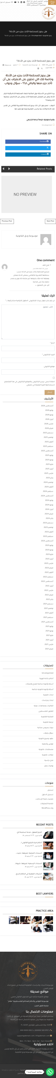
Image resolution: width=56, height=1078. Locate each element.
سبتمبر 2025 (48, 446)
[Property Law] (48, 920)
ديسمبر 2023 (48, 523)
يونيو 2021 (49, 631)
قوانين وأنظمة (47, 744)
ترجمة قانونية (48, 722)
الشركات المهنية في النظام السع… (28, 874)
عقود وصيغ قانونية (46, 739)
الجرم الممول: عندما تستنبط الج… (29, 832)
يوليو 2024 (49, 500)
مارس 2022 (48, 591)
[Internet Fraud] (48, 928)
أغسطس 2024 (47, 496)
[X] (18, 3)
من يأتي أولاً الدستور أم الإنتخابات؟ (25, 194)
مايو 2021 (49, 636)
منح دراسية (48, 761)
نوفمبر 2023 (48, 527)
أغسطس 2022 (47, 582)
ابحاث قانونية (48, 695)
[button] (50, 1072)
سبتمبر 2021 (48, 618)
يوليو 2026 (49, 410)
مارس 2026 (48, 424)
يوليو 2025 (49, 455)
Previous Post (7, 221)
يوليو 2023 (49, 546)
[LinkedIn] (21, 3)
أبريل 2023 (49, 559)
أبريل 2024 (49, 509)
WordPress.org (47, 808)
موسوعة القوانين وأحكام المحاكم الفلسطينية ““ (28, 1001)
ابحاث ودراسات (47, 700)
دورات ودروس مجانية (45, 728)
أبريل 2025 (49, 469)
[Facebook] (24, 3)
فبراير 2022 (49, 595)
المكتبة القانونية (47, 717)
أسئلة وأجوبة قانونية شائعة (42, 690)
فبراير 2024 (49, 514)
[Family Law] (36, 928)
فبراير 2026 (49, 428)
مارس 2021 (49, 645)
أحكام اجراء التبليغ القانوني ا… (31, 843)
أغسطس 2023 (47, 541)
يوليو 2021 (49, 627)
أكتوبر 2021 (49, 613)
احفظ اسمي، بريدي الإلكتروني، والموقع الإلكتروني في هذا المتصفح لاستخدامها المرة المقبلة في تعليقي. (29, 383)
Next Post (50, 221)
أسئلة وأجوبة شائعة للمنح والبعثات (39, 684)
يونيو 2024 (49, 505)
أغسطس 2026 (47, 406)
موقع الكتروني (49, 367)
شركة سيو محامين (24, 1073)
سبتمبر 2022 (48, 577)
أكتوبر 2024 (49, 487)
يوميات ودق (48, 766)
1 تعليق (15, 65)
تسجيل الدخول (47, 795)
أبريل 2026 (49, 419)
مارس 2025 (48, 473)
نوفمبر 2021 (48, 609)
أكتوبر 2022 (49, 573)
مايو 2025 (49, 464)
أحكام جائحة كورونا (46, 679)
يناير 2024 (49, 518)
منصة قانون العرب (41, 1006)
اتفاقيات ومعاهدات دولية (43, 706)
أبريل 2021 (49, 640)
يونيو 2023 (49, 550)
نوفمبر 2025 (48, 437)
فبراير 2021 (49, 649)
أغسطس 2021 (47, 622)
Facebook (43, 141)
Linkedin (44, 154)
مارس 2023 (48, 564)
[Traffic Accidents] (14, 920)
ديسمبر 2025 (48, 433)
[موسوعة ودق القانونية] (48, 13)
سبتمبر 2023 (48, 536)
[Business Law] (36, 920)
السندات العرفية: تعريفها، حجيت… (28, 853)
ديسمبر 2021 (48, 604)
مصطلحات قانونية (46, 750)
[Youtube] (15, 3)
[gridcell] (28, 1050)
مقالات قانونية (47, 755)
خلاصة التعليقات (46, 804)
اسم (53, 343)
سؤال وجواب (48, 733)
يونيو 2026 (49, 415)
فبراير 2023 (49, 568)
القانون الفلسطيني (45, 711)
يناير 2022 (49, 600)
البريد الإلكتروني (49, 355)
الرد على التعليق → (42, 285)
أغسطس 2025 (47, 451)
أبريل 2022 (49, 586)
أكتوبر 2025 (49, 442)
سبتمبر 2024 (48, 491)
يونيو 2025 (49, 460)
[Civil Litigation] (25, 920)
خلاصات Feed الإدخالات (44, 799)
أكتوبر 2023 (49, 532)
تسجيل (50, 790)
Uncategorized (47, 125)
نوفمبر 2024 (48, 482)
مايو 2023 (49, 555)
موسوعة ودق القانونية (30, 65)
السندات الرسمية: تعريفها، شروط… (28, 864)
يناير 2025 (49, 478)
